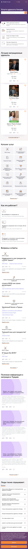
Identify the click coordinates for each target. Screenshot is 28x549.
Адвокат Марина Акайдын (14, 124)
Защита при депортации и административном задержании (13, 288)
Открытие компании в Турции (7, 314)
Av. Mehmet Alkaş (14, 98)
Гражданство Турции (6, 335)
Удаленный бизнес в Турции (12, 307)
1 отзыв (19, 125)
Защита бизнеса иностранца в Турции (9, 312)
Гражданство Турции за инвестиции (15, 263)
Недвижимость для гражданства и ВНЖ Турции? (14, 259)
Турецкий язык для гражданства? (14, 332)
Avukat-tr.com (6, 2)
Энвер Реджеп (14, 72)
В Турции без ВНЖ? (9, 353)
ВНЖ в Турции (5, 263)
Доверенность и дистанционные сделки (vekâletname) (12, 310)
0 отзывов (19, 73)
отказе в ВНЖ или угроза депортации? (11, 284)
